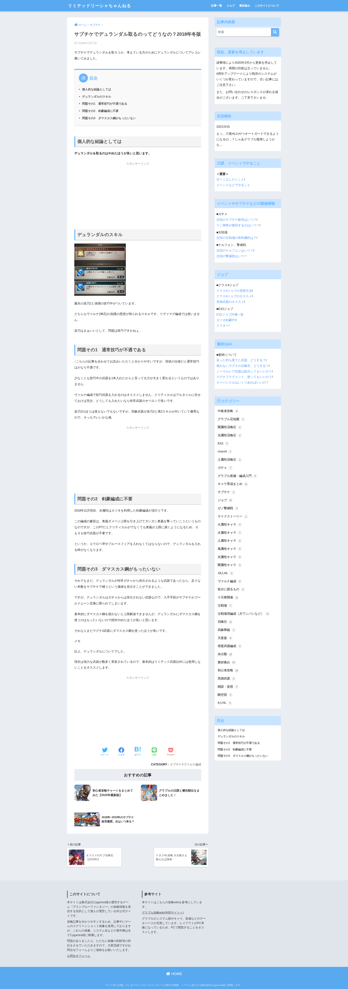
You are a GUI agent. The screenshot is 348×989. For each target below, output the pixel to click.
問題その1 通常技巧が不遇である (104, 103)
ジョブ (231, 5)
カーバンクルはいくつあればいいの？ (242, 382)
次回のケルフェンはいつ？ (234, 250)
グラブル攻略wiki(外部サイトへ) (163, 912)
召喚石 (225, 621)
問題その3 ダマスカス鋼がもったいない (109, 118)
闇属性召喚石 (229, 427)
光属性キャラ (229, 557)
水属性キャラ (229, 532)
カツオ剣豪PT (226, 320)
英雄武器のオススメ (230, 302)
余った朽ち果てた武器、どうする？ (241, 360)
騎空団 (224, 695)
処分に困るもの (231, 589)
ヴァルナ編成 (192, 764)
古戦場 (224, 605)
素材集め (244, 5)
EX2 (223, 443)
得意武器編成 (229, 646)
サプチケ (176, 764)
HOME (176, 974)
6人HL (224, 702)
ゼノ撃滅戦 (227, 508)
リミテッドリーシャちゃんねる (99, 5)
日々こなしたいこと (230, 179)
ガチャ (224, 467)
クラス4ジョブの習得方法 (234, 290)
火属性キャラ (229, 524)
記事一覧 (216, 5)
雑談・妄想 (227, 686)
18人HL (225, 573)
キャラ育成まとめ (232, 484)
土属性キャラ (229, 540)
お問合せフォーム (78, 955)
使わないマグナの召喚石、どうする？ (242, 366)
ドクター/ (223, 325)
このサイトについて (267, 5)
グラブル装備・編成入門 (237, 476)
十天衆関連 (228, 597)
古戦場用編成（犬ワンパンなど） (243, 613)
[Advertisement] (137, 193)
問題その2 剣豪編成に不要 (100, 110)
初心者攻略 (228, 670)
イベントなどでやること (233, 185)
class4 (224, 451)
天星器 (224, 638)
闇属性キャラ (229, 565)
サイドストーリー (232, 516)
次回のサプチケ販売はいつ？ (236, 219)
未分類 (225, 654)
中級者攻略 (227, 411)
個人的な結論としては (96, 89)
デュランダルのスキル (96, 96)
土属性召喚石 (229, 459)
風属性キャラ (229, 549)
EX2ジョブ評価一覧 (230, 314)
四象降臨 (226, 630)
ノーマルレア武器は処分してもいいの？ (244, 371)
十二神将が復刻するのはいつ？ (238, 225)
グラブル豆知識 (231, 419)
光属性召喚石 (229, 435)
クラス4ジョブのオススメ (234, 296)
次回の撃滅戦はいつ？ (231, 256)
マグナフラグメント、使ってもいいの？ (244, 377)
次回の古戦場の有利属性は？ (236, 238)
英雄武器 (226, 678)
